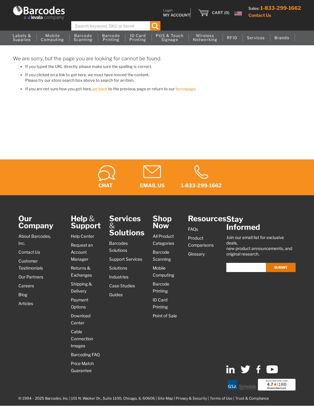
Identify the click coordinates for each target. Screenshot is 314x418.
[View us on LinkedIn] (230, 372)
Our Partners (30, 276)
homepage (185, 89)
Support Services (125, 259)
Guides (116, 294)
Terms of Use (221, 398)
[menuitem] (22, 38)
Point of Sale (165, 315)
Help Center (82, 236)
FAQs (193, 229)
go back (100, 89)
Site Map (165, 398)
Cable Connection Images (82, 338)
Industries (118, 276)
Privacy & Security (191, 398)
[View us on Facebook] (258, 372)
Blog (22, 294)
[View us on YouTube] (272, 372)
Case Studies (122, 285)
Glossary (196, 254)
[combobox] (115, 26)
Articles (25, 303)
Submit (280, 267)
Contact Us (259, 15)
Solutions (118, 268)
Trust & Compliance (252, 398)
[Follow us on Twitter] (245, 372)
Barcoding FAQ (85, 354)
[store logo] (39, 13)
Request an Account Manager (82, 252)
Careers (26, 285)
